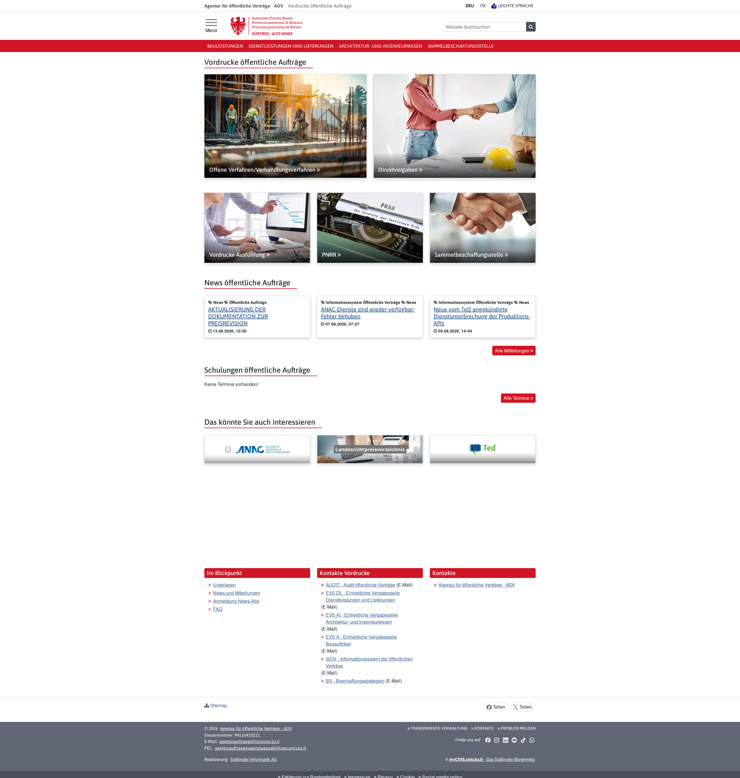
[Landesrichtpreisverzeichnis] (370, 449)
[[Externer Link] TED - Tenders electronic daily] (482, 449)
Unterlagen (224, 584)
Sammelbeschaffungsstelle (461, 46)
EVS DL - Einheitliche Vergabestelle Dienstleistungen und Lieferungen (363, 596)
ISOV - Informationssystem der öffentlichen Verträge (369, 662)
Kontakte (483, 728)
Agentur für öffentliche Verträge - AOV (477, 584)
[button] (487, 740)
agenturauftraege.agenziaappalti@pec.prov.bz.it (260, 748)
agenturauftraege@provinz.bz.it (249, 741)
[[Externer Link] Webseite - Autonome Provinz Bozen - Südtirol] (266, 25)
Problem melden (518, 728)
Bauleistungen (225, 46)
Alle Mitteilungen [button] (512, 350)
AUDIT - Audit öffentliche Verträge (360, 584)
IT (483, 5)
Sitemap (218, 705)
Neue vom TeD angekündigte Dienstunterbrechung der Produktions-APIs (482, 316)
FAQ (217, 609)
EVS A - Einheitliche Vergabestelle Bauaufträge (361, 640)
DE (470, 5)
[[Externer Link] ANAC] (257, 449)
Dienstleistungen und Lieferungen (291, 46)
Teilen (498, 706)
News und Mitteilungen (236, 592)
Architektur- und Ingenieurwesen (380, 46)
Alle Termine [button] (517, 398)
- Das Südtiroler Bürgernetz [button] (491, 759)
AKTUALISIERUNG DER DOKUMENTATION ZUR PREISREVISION (238, 316)
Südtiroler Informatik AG (253, 759)
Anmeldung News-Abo (236, 601)
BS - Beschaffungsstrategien (355, 680)
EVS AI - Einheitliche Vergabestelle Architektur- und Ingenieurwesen (362, 618)
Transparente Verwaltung (438, 728)
